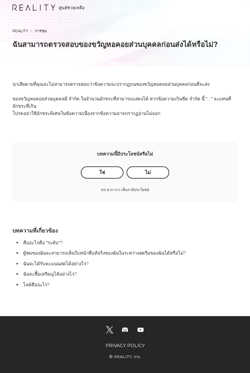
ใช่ (102, 172)
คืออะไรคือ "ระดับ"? (43, 243)
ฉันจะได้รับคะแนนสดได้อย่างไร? (56, 264)
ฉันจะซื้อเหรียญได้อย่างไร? (50, 274)
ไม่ (148, 172)
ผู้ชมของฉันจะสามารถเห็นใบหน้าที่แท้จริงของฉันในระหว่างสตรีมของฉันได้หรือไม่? (104, 253)
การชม (41, 30)
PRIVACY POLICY (125, 345)
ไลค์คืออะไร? (36, 285)
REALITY (20, 30)
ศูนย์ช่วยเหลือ (71, 7)
